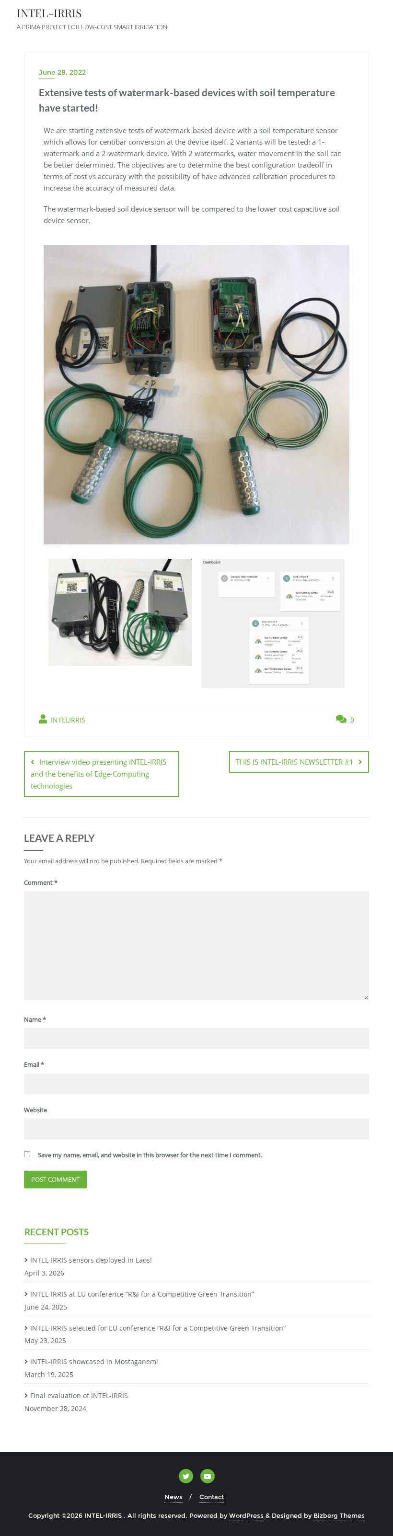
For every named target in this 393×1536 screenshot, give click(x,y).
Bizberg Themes (339, 1515)
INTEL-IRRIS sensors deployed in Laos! (91, 1260)
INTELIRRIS (67, 719)
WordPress (246, 1515)
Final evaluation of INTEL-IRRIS (79, 1395)
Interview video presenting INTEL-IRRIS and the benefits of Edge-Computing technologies (98, 774)
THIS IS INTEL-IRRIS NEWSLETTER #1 (295, 762)
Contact (211, 1497)
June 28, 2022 (62, 72)
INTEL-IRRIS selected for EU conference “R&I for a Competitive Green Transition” (158, 1328)
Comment (41, 882)
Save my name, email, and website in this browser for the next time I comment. (150, 1155)
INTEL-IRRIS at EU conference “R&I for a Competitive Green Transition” (142, 1294)
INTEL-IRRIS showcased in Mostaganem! (94, 1361)
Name (35, 1019)
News (173, 1497)
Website (35, 1110)
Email (34, 1064)
